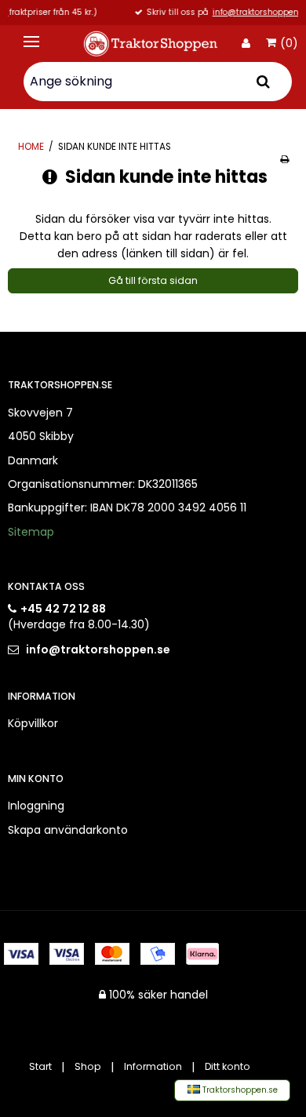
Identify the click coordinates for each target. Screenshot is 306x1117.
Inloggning (36, 805)
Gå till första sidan (153, 280)
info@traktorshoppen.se (211, 13)
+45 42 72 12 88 (63, 609)
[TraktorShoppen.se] (153, 43)
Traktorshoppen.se (239, 1090)
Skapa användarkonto (68, 830)
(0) (289, 44)
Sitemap (31, 532)
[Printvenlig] (284, 159)
